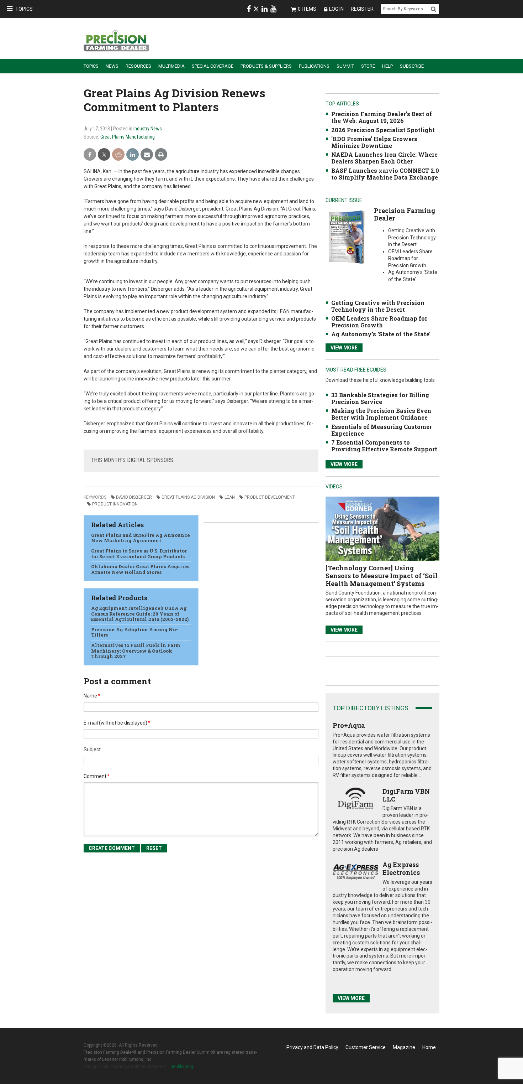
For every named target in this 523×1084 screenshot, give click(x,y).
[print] (161, 154)
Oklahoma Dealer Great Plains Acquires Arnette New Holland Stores (140, 569)
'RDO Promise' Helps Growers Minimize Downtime (374, 142)
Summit (345, 66)
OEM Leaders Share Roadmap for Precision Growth (379, 322)
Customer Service (365, 1047)
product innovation (115, 504)
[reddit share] (118, 154)
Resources (138, 66)
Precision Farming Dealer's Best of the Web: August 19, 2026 (381, 117)
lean (229, 497)
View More (344, 348)
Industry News (147, 128)
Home (429, 1047)
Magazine (404, 1047)
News (112, 66)
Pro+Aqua (349, 725)
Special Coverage (212, 66)
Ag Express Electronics (401, 868)
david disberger (134, 497)
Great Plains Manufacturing (127, 137)
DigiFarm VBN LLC (406, 795)
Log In (336, 9)
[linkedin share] (132, 154)
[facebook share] (90, 154)
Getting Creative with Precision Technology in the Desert (377, 306)
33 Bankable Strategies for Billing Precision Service (380, 398)
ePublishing (181, 1066)
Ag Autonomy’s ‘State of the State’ (380, 334)
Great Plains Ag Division (188, 497)
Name (92, 696)
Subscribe (412, 66)
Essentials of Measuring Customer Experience (381, 430)
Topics (24, 9)
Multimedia (171, 66)
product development (269, 497)
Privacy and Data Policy (312, 1047)
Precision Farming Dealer (404, 214)
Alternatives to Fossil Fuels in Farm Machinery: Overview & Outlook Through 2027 (135, 650)
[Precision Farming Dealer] (346, 236)
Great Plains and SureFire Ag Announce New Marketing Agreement (140, 538)
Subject (92, 749)
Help (387, 66)
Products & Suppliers (266, 66)
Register (362, 9)
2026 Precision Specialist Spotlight (383, 130)
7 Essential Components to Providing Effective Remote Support (384, 446)
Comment (97, 776)
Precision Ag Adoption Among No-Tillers (134, 632)
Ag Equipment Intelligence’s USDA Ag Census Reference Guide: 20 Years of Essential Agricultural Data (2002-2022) (140, 613)
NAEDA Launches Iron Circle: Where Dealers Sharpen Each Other (384, 158)
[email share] (147, 154)
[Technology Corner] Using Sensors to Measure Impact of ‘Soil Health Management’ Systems (382, 575)
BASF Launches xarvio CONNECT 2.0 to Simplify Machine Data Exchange (385, 174)
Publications (314, 66)
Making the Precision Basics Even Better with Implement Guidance (381, 414)
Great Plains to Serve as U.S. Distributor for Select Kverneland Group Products (139, 554)
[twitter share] (104, 154)
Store (368, 66)
